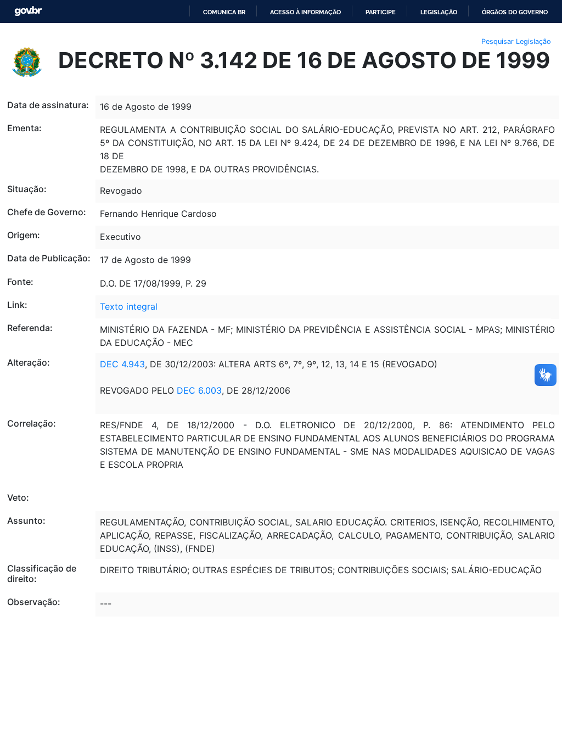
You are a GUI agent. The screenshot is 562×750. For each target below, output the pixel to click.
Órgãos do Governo (515, 12)
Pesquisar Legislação (516, 41)
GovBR (28, 11)
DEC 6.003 (199, 390)
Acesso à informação (305, 12)
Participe (381, 12)
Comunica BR (224, 12)
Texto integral (129, 306)
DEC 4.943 (122, 364)
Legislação (438, 12)
